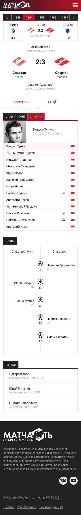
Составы (21, 102)
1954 (29, 17)
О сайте (8, 507)
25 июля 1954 (40, 46)
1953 (17, 17)
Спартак (19, 74)
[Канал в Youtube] (74, 481)
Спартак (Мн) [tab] (15, 116)
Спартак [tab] (36, 116)
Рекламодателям (51, 507)
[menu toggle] (75, 5)
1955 (41, 17)
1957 (65, 17)
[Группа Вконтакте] (63, 481)
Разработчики (26, 507)
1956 (53, 17)
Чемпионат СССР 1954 (40, 50)
